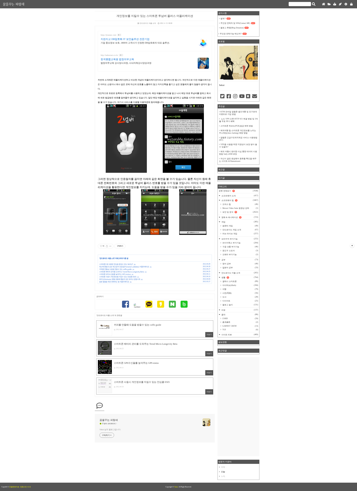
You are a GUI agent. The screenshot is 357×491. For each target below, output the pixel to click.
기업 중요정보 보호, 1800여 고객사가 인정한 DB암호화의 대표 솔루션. (135, 43)
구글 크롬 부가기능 (240, 247)
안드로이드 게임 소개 (240, 230)
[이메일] (254, 96)
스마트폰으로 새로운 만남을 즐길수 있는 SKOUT (116, 264)
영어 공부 (240, 264)
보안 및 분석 (240, 212)
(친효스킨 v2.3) (25, 487)
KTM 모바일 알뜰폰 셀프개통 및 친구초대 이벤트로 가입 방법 (238, 113)
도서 (240, 297)
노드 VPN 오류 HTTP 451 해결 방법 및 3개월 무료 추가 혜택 (238, 120)
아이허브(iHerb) (240, 285)
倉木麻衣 (240, 322)
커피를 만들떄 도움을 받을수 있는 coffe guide (115, 269)
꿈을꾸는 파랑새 (13, 4)
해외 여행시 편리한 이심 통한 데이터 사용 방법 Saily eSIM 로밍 (238, 152)
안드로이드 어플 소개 (148, 23)
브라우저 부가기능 (239, 239)
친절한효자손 (14, 487)
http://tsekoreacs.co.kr (109, 55)
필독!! (225, 19)
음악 (239, 314)
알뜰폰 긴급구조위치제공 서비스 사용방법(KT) (238, 139)
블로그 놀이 (240, 305)
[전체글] (329, 4)
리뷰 (239, 310)
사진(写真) (240, 293)
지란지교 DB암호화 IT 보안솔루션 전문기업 (125, 39)
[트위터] (137, 305)
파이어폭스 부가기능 (240, 243)
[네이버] (172, 304)
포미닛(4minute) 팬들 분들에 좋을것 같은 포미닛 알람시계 (119, 279)
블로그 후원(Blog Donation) (234, 28)
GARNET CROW (240, 326)
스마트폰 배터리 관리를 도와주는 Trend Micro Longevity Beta (121, 271)
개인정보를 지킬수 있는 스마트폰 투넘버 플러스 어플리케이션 (154, 15)
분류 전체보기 (238, 191)
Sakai (176, 487)
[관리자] (346, 4)
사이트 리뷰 (239, 334)
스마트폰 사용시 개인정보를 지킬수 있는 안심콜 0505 (117, 277)
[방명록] (334, 4)
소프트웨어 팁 (239, 200)
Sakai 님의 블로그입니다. (110, 429)
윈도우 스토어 (240, 250)
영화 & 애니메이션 (239, 217)
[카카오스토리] (160, 304)
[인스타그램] (235, 96)
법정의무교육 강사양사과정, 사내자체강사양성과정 (126, 63)
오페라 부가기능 (240, 254)
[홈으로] (323, 4)
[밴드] (184, 304)
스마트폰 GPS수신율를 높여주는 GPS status (115, 274)
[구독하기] (352, 245)
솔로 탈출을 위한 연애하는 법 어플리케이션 (114, 282)
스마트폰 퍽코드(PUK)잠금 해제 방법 (236, 126)
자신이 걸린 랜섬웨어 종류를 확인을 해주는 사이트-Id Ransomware (237, 160)
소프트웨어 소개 (239, 195)
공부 (239, 260)
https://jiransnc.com (108, 35)
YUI (240, 330)
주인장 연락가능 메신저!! (233, 34)
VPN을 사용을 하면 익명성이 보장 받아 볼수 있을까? (238, 145)
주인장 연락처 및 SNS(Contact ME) (237, 23)
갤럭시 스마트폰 (240, 281)
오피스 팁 (240, 204)
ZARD (240, 318)
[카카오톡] (148, 304)
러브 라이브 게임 (240, 233)
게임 (239, 222)
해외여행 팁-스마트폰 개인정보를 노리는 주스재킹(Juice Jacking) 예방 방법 (237, 131)
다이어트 (240, 301)
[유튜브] (241, 96)
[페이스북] (125, 304)
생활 (239, 277)
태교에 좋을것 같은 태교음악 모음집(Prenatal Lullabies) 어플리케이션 (124, 266)
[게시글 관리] (110, 246)
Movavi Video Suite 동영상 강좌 (240, 208)
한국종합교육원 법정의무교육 (117, 59)
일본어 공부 (240, 267)
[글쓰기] (340, 4)
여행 (240, 289)
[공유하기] (107, 246)
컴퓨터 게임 (240, 226)
